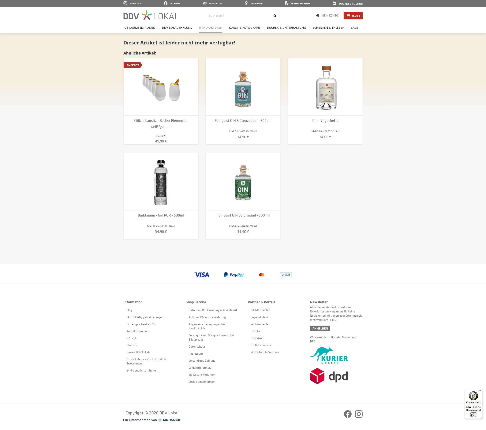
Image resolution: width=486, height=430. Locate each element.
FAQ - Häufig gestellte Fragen (144, 317)
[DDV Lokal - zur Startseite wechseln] (150, 15)
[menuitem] (242, 15)
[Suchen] (275, 15)
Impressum (196, 353)
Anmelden (320, 328)
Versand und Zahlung (202, 360)
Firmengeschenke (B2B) (141, 324)
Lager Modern (259, 317)
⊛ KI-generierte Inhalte (141, 370)
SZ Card (131, 338)
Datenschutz (197, 346)
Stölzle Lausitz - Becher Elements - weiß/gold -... (161, 123)
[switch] (473, 414)
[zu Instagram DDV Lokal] (359, 417)
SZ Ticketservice (261, 345)
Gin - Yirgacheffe (325, 120)
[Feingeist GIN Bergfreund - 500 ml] (243, 181)
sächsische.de (259, 324)
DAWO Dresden (260, 310)
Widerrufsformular (200, 367)
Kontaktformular (137, 331)
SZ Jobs (255, 331)
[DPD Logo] (336, 376)
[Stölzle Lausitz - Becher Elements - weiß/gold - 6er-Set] (161, 87)
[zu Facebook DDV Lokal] (348, 417)
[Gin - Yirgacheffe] (325, 87)
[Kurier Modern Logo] (336, 355)
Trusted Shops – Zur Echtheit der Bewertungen (146, 361)
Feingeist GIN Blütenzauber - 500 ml (243, 120)
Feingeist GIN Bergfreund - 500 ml (243, 215)
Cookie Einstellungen (202, 381)
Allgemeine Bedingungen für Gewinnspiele (207, 326)
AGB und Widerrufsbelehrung (207, 317)
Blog (129, 310)
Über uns (132, 345)
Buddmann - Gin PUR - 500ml (161, 215)
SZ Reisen (257, 338)
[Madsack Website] (151, 420)
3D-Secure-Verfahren (202, 374)
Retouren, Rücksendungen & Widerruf (213, 310)
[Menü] (480, 391)
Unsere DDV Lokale (138, 352)
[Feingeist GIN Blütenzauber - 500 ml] (243, 87)
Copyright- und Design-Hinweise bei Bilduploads (211, 337)
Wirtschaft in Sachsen (265, 352)
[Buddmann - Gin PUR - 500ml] (161, 181)
